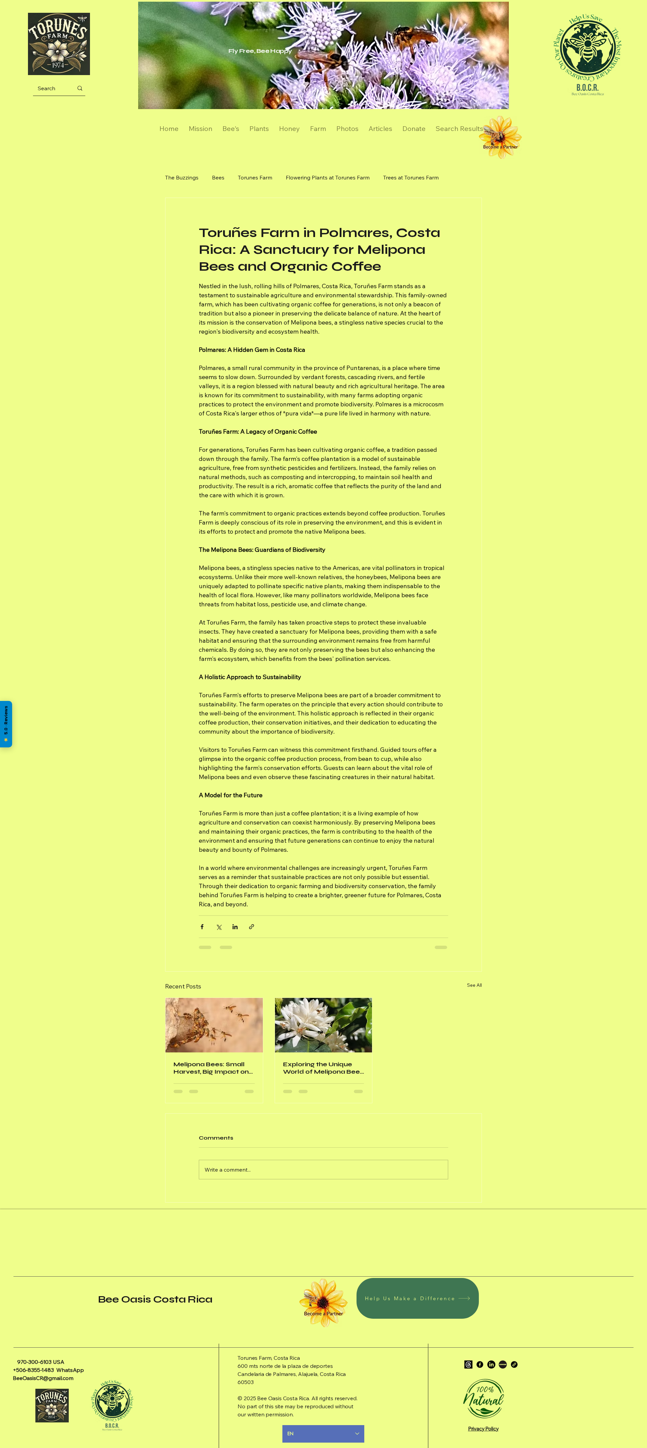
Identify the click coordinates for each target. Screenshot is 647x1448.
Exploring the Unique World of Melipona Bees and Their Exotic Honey (323, 1067)
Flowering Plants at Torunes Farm (328, 177)
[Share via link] (251, 926)
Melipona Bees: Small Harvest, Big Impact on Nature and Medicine (211, 1067)
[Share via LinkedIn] (235, 926)
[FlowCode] (503, 1364)
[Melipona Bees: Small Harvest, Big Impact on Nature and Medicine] (214, 1025)
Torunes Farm (255, 177)
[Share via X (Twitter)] (218, 926)
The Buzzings (181, 177)
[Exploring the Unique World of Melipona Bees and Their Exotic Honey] (323, 1025)
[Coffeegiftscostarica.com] (514, 1364)
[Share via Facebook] (202, 926)
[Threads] (468, 1364)
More (459, 177)
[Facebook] (480, 1364)
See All (474, 985)
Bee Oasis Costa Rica (155, 1299)
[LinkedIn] (491, 1364)
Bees (218, 177)
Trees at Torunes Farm (411, 177)
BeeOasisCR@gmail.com (43, 1378)
